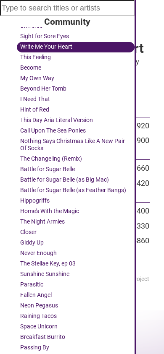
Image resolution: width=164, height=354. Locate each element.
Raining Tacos (38, 316)
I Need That (35, 99)
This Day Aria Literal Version (56, 120)
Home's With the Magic (49, 211)
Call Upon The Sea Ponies (53, 130)
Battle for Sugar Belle (47, 169)
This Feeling (35, 57)
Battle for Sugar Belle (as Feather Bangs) (73, 190)
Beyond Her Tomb (43, 88)
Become (30, 67)
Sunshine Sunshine (44, 274)
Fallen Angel (36, 295)
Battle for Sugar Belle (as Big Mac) (64, 179)
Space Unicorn (39, 326)
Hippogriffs (35, 200)
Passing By (34, 347)
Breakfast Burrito (42, 337)
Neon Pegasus (39, 305)
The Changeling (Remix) (51, 158)
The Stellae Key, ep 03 (48, 263)
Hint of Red (34, 109)
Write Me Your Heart (46, 46)
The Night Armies (42, 221)
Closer (28, 232)
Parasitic (31, 284)
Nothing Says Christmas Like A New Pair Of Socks (72, 145)
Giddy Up (32, 242)
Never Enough (38, 253)
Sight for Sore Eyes (44, 36)
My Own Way (37, 78)
